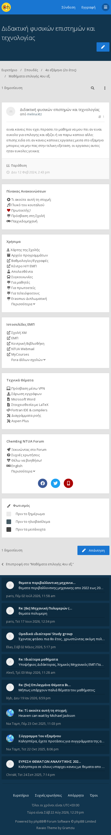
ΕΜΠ (14, 338)
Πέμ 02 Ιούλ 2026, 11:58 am (35, 596)
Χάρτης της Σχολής (25, 249)
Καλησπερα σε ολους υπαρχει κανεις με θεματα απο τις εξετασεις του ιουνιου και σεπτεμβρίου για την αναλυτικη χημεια (62, 766)
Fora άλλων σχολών (27, 359)
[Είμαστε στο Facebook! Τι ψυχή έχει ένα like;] (42, 483)
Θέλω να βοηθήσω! (26, 460)
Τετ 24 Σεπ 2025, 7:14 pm (36, 775)
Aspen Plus (20, 421)
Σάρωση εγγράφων (26, 393)
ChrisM (11, 775)
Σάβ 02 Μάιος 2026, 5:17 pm (35, 647)
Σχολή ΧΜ (19, 332)
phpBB (39, 821)
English (16, 465)
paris (10, 596)
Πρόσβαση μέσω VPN (28, 388)
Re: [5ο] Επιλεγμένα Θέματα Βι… (45, 685)
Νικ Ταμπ (13, 723)
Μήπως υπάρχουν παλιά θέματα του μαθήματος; (57, 690)
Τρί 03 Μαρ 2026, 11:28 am (35, 672)
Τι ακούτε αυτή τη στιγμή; (31, 199)
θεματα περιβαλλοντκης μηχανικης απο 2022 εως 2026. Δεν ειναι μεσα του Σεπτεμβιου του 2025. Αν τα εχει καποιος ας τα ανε (62, 587)
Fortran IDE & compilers (29, 410)
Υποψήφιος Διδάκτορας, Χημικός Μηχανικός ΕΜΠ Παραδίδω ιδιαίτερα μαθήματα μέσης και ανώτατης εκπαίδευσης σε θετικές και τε (62, 664)
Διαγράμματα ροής (26, 415)
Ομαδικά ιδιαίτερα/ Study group (46, 633)
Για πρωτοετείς (23, 287)
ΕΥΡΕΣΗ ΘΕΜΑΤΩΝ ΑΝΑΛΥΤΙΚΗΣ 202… (50, 761)
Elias (9, 647)
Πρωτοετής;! (21, 210)
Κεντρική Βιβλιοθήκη (27, 343)
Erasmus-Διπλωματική (29, 298)
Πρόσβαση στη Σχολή (28, 215)
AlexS (10, 672)
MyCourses (20, 354)
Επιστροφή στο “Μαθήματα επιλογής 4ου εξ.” (40, 564)
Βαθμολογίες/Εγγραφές (29, 260)
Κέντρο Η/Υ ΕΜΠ (24, 266)
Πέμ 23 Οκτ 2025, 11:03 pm (41, 723)
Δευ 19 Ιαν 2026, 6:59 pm (32, 698)
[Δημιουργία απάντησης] (103, 47)
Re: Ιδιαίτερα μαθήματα (38, 659)
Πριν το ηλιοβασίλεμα (33, 521)
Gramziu (68, 828)
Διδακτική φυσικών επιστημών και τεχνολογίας (59, 109)
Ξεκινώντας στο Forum (28, 449)
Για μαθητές (20, 282)
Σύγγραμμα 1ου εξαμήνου (40, 736)
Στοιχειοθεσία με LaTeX (30, 404)
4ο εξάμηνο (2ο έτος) (60, 70)
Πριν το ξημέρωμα (30, 513)
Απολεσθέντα (22, 271)
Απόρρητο (76, 795)
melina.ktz (34, 114)
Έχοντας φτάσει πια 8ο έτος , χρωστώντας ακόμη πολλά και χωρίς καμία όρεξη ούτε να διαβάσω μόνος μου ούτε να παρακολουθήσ (62, 639)
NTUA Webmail (22, 349)
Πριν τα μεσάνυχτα (30, 529)
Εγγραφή (89, 7)
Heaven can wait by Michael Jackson (47, 715)
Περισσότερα (22, 304)
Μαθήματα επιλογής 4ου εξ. (29, 76)
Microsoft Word (23, 399)
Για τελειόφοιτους (25, 293)
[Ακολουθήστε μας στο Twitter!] (55, 483)
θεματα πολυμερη (33, 613)
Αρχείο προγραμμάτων (29, 255)
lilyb (9, 698)
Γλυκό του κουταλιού (27, 205)
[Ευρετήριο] (6, 7)
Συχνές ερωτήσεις (25, 455)
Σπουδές (31, 70)
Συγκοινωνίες (22, 277)
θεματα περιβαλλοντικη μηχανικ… (47, 582)
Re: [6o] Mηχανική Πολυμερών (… (45, 608)
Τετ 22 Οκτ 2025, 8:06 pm (40, 749)
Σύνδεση (68, 7)
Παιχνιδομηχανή (24, 221)
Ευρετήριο (9, 70)
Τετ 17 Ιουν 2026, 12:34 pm (35, 621)
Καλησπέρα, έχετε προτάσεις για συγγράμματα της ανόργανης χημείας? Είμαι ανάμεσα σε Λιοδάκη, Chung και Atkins (62, 741)
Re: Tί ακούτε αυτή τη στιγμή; (43, 710)
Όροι (94, 795)
